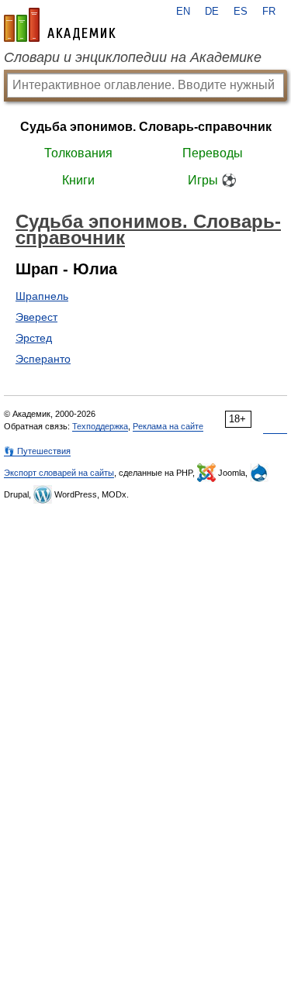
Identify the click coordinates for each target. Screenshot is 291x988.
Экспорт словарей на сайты (59, 472)
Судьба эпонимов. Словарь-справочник (146, 126)
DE (212, 11)
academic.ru (60, 25)
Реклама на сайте (168, 426)
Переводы (212, 153)
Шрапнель (42, 296)
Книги (78, 180)
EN (183, 11)
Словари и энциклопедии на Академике (133, 57)
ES (241, 11)
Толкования (78, 153)
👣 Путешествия (37, 451)
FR (268, 11)
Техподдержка (100, 426)
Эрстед (34, 338)
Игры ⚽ (212, 180)
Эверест (36, 317)
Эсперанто (43, 359)
